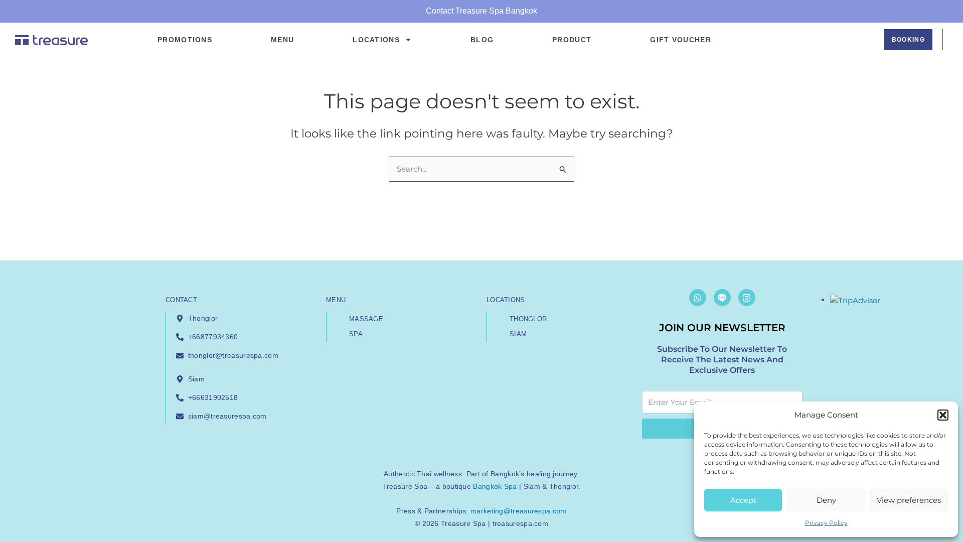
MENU (282, 40)
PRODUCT (571, 40)
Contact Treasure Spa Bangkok (481, 11)
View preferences (909, 500)
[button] (943, 415)
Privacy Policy (826, 522)
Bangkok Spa (495, 486)
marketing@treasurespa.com (518, 511)
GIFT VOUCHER (680, 40)
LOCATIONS (376, 40)
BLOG (482, 40)
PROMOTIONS (184, 40)
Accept (743, 500)
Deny (826, 500)
